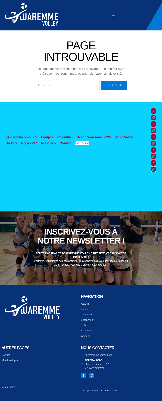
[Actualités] (153, 156)
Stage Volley (124, 137)
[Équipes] (153, 117)
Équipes (47, 137)
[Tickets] (153, 143)
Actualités (48, 143)
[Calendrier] (153, 124)
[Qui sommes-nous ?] (153, 111)
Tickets (11, 143)
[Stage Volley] (153, 137)
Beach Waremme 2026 (94, 137)
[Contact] (153, 163)
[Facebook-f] (83, 375)
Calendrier (65, 137)
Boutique (82, 143)
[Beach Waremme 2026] (153, 130)
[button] (113, 16)
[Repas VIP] (153, 150)
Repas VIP (29, 143)
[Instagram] (91, 375)
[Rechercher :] (67, 86)
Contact (66, 143)
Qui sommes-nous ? (21, 137)
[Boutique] (153, 169)
